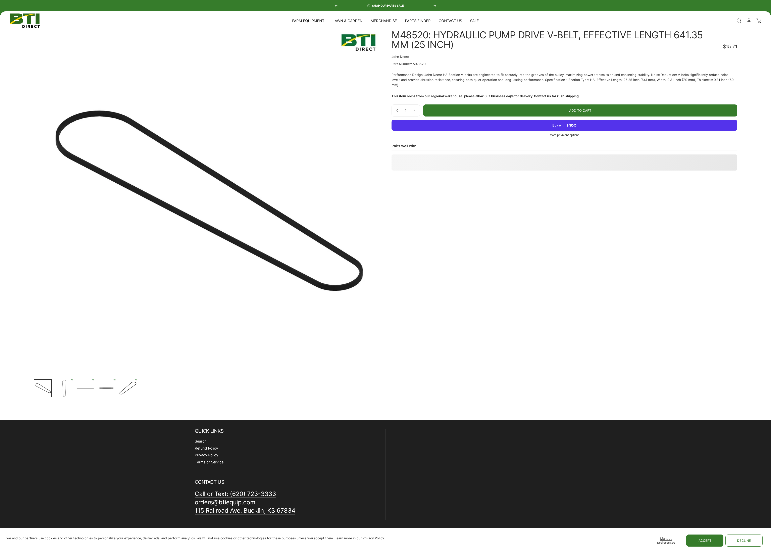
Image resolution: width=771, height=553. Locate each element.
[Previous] (336, 5)
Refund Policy (206, 448)
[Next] (434, 5)
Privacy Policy (373, 538)
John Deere (400, 57)
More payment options (564, 135)
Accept (705, 541)
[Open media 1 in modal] (206, 203)
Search (201, 441)
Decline (744, 541)
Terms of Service (209, 462)
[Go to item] (43, 388)
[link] (245, 510)
